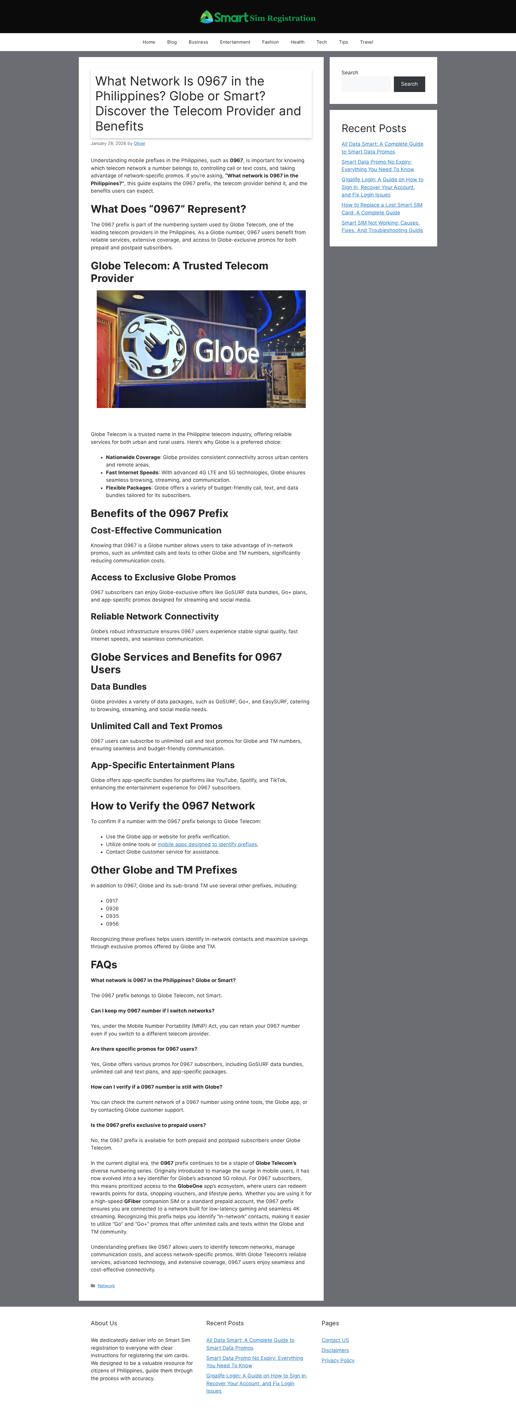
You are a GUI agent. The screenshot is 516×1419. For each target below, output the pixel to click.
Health (298, 42)
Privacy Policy (338, 1360)
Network (106, 1285)
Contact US (335, 1340)
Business (198, 42)
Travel (366, 42)
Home (149, 42)
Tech (322, 42)
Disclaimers (335, 1350)
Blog (172, 42)
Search (350, 73)
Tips (343, 42)
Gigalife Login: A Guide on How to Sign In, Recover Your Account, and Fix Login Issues (382, 187)
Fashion (270, 42)
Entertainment (235, 42)
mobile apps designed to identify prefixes (207, 844)
